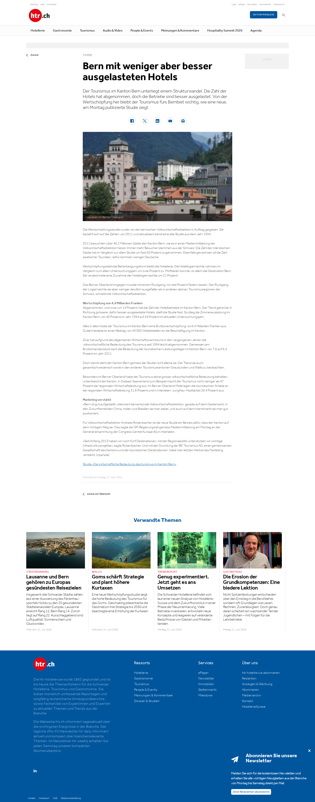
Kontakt (247, 701)
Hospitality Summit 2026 (224, 30)
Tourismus (87, 30)
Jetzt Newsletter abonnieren (251, 792)
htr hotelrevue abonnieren (261, 672)
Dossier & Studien (147, 701)
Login (234, 4)
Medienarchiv (279, 4)
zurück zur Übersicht (98, 494)
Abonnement (265, 4)
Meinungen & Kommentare (180, 30)
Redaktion (249, 678)
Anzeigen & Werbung (257, 684)
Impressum (44, 798)
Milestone (205, 695)
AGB (55, 798)
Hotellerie (38, 30)
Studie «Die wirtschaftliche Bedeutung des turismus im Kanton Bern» (129, 464)
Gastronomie (62, 30)
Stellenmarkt (207, 689)
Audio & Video (112, 30)
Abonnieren (250, 689)
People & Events (142, 30)
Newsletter (252, 4)
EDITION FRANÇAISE (263, 14)
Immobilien (52, 4)
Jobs (42, 4)
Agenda (256, 30)
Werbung (34, 4)
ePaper (242, 4)
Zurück (34, 55)
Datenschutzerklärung (71, 798)
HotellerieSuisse (253, 706)
